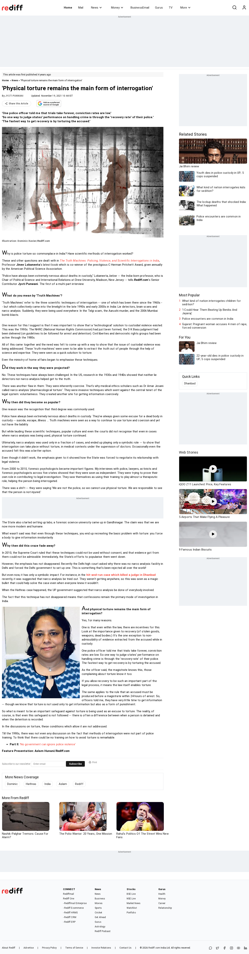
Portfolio (131, 912)
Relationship (165, 908)
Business (100, 898)
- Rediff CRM (69, 917)
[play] (213, 469)
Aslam (63, 784)
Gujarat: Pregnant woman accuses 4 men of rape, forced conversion (214, 325)
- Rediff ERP (69, 922)
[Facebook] (224, 948)
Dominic (12, 784)
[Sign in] (244, 7)
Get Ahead (100, 917)
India (47, 784)
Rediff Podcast (102, 931)
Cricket (98, 912)
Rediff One (68, 898)
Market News (133, 903)
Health (161, 894)
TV (171, 7)
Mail (80, 7)
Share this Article (18, 103)
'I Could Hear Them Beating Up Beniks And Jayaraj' (209, 311)
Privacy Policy (49, 947)
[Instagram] (231, 948)
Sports (98, 908)
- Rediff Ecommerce (73, 908)
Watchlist (132, 908)
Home (68, 7)
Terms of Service (74, 947)
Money (115, 7)
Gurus (159, 7)
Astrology (100, 926)
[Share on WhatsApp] (210, 948)
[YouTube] (238, 948)
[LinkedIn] (245, 948)
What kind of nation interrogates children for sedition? (211, 302)
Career (161, 903)
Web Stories (188, 452)
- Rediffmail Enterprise (75, 903)
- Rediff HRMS (70, 912)
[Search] (234, 7)
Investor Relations (101, 947)
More (183, 7)
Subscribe (75, 763)
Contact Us (125, 947)
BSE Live (131, 894)
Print (94, 762)
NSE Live (131, 898)
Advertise (29, 947)
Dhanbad (190, 383)
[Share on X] (217, 948)
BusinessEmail (140, 7)
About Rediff (8, 947)
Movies (99, 903)
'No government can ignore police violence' (48, 744)
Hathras (31, 784)
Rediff (79, 784)
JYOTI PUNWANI (14, 95)
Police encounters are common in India (207, 318)
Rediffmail (68, 894)
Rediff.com (154, 947)
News (94, 7)
